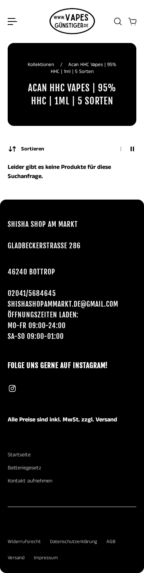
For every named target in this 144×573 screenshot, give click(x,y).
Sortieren (32, 149)
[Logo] (72, 21)
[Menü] (12, 21)
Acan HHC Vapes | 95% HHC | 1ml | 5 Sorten (84, 68)
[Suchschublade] (117, 21)
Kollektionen (42, 64)
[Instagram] (12, 388)
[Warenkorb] (132, 21)
